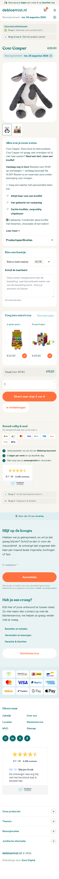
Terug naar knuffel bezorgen (16, 26)
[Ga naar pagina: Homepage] (14, 9)
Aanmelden (29, 577)
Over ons (32, 715)
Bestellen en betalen (16, 628)
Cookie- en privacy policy (46, 588)
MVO (5, 728)
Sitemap (31, 728)
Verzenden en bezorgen (18, 635)
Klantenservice (29, 653)
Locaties (7, 722)
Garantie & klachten (16, 641)
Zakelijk (6, 715)
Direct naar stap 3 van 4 (29, 396)
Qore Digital (28, 860)
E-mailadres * (10, 564)
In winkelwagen (16, 407)
